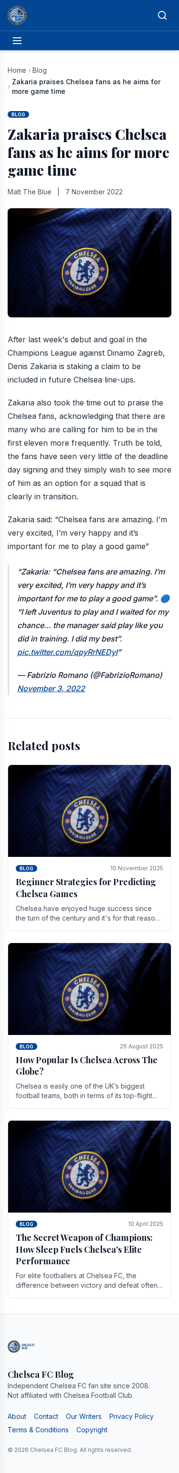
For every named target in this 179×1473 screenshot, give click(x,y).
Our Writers (84, 1416)
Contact (46, 1416)
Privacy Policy (131, 1416)
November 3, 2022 (51, 688)
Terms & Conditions (38, 1430)
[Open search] (162, 15)
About (17, 1416)
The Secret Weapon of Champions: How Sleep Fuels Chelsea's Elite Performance (84, 1249)
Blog (39, 70)
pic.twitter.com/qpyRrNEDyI (67, 652)
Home (17, 70)
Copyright (91, 1430)
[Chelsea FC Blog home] (17, 15)
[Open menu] (17, 40)
